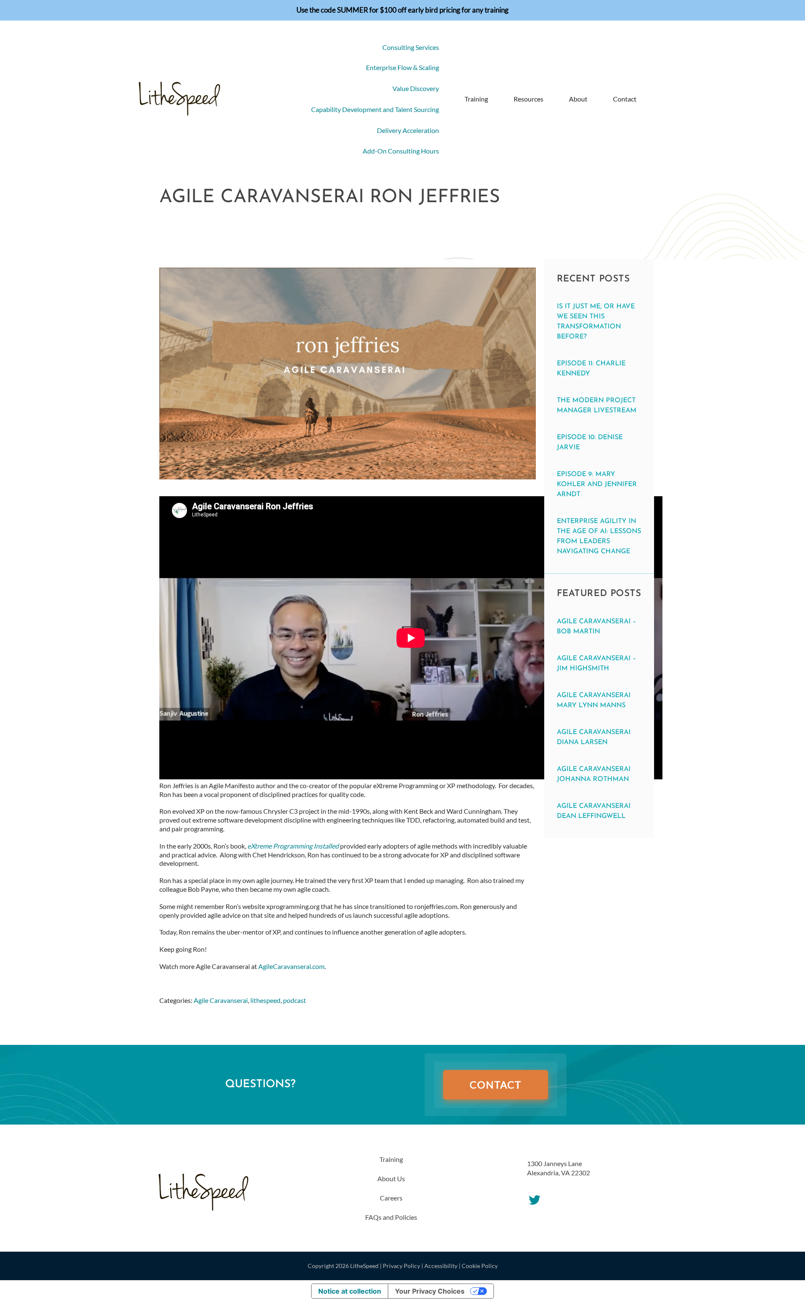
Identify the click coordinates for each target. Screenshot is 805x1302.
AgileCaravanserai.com (291, 966)
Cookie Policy (480, 1265)
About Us (391, 1178)
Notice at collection (349, 1291)
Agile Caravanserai (221, 1000)
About (578, 99)
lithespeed (265, 1000)
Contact (624, 99)
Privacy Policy (401, 1265)
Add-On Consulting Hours (401, 151)
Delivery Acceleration (408, 130)
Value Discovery (415, 88)
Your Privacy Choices (430, 1291)
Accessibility (440, 1265)
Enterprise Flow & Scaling (402, 67)
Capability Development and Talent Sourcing (375, 109)
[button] (654, 99)
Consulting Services (410, 47)
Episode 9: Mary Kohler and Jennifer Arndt (597, 484)
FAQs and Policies (391, 1217)
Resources (528, 99)
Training (476, 99)
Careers (391, 1198)
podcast (294, 1000)
